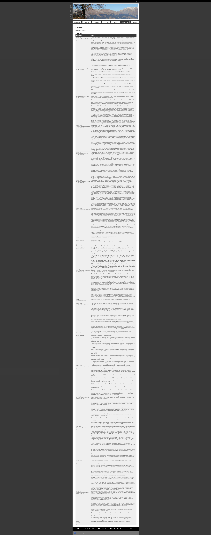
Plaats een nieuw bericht (80, 30)
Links (115, 22)
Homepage (77, 22)
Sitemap (105, 533)
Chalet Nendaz (80, 528)
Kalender (96, 22)
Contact (135, 22)
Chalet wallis (87, 528)
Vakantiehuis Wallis (96, 528)
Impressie (106, 22)
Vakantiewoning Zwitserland (113, 529)
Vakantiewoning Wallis (107, 528)
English (136, 1)
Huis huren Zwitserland (126, 529)
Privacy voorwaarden (111, 533)
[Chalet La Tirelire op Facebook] (75, 533)
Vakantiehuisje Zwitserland (86, 529)
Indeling (87, 22)
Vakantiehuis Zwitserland (129, 528)
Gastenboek (125, 22)
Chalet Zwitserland (118, 528)
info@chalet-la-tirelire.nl (119, 533)
